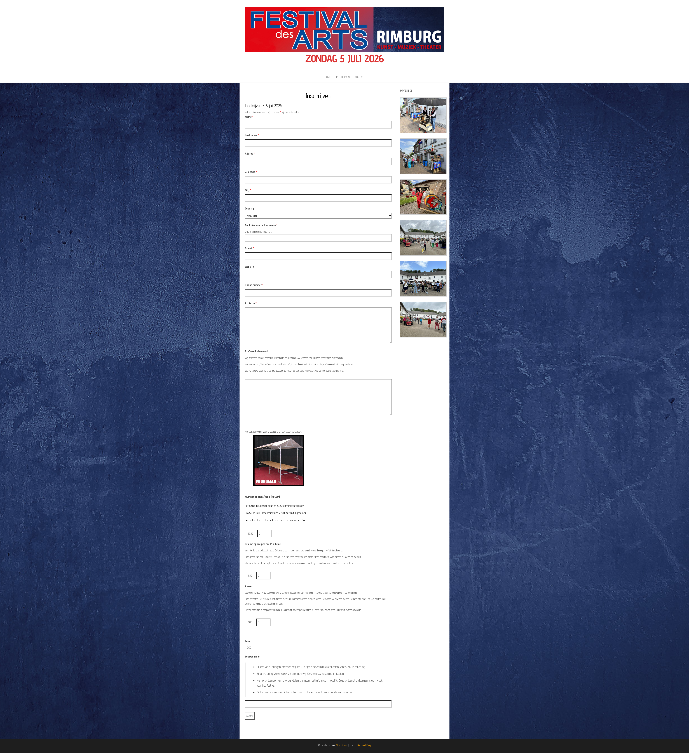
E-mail (249, 248)
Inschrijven (343, 77)
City (248, 190)
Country (250, 208)
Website (249, 266)
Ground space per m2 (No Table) (263, 544)
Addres (250, 153)
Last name (252, 135)
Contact (359, 77)
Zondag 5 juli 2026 (344, 58)
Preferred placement (256, 351)
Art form (251, 303)
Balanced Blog (364, 745)
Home (328, 77)
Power (248, 586)
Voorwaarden (252, 656)
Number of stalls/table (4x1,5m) (262, 496)
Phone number (254, 285)
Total (247, 641)
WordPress (341, 745)
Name (249, 116)
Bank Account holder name (261, 225)
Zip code (251, 172)
